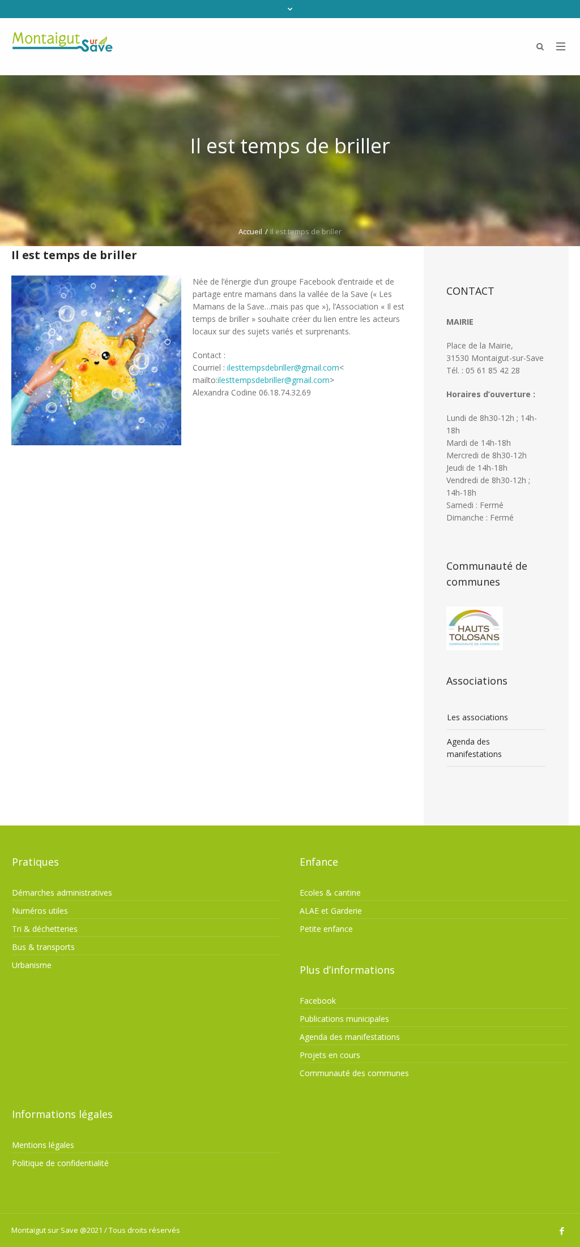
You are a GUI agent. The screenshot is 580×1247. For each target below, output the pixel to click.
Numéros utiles (40, 910)
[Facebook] (561, 1231)
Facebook (318, 1000)
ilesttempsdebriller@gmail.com (283, 367)
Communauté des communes (354, 1073)
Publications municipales (344, 1018)
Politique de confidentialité (60, 1163)
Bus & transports (43, 946)
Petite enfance (326, 928)
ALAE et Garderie (331, 910)
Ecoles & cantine (330, 892)
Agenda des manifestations (474, 747)
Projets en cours (330, 1055)
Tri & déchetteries (45, 928)
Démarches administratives (62, 892)
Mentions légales (43, 1145)
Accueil (250, 231)
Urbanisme (32, 965)
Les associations (477, 717)
